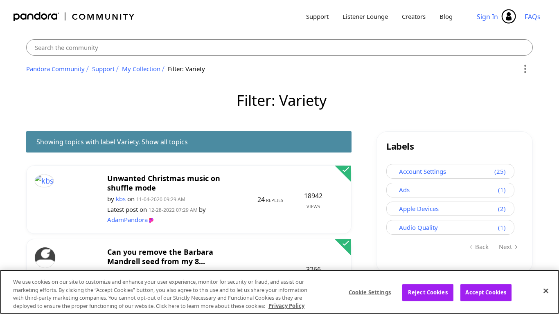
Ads (404, 190)
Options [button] (525, 69)
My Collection (141, 69)
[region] (279, 292)
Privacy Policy (286, 305)
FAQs (533, 16)
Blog (446, 16)
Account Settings (422, 171)
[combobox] (279, 47)
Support (317, 16)
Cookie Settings (370, 292)
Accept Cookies (485, 292)
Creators (414, 16)
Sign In (487, 16)
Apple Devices (419, 208)
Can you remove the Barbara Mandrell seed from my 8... (160, 256)
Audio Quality (418, 227)
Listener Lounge (365, 16)
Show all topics (165, 141)
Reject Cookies (428, 292)
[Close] (546, 291)
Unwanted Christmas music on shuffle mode (163, 183)
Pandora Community (74, 16)
